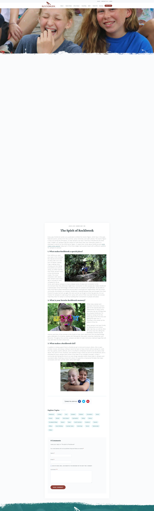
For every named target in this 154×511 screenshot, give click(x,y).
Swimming (79, 426)
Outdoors (87, 422)
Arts (66, 414)
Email (52, 459)
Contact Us (104, 1)
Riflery (50, 426)
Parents (95, 422)
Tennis (87, 426)
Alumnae (101, 5)
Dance (97, 414)
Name (53, 453)
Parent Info (95, 5)
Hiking (83, 418)
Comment (54, 469)
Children (81, 414)
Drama (50, 418)
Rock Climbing (59, 426)
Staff (89, 5)
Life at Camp (76, 5)
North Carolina (77, 422)
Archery (59, 414)
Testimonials (96, 426)
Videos (50, 430)
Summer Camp (69, 426)
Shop (98, 1)
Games (57, 418)
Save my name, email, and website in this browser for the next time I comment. (72, 465)
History (90, 418)
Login (110, 1)
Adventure (51, 414)
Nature (62, 422)
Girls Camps (66, 418)
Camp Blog (84, 5)
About (61, 5)
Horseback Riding (53, 422)
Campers (73, 414)
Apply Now (108, 5)
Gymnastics (75, 418)
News (69, 422)
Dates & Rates (69, 5)
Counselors (89, 414)
